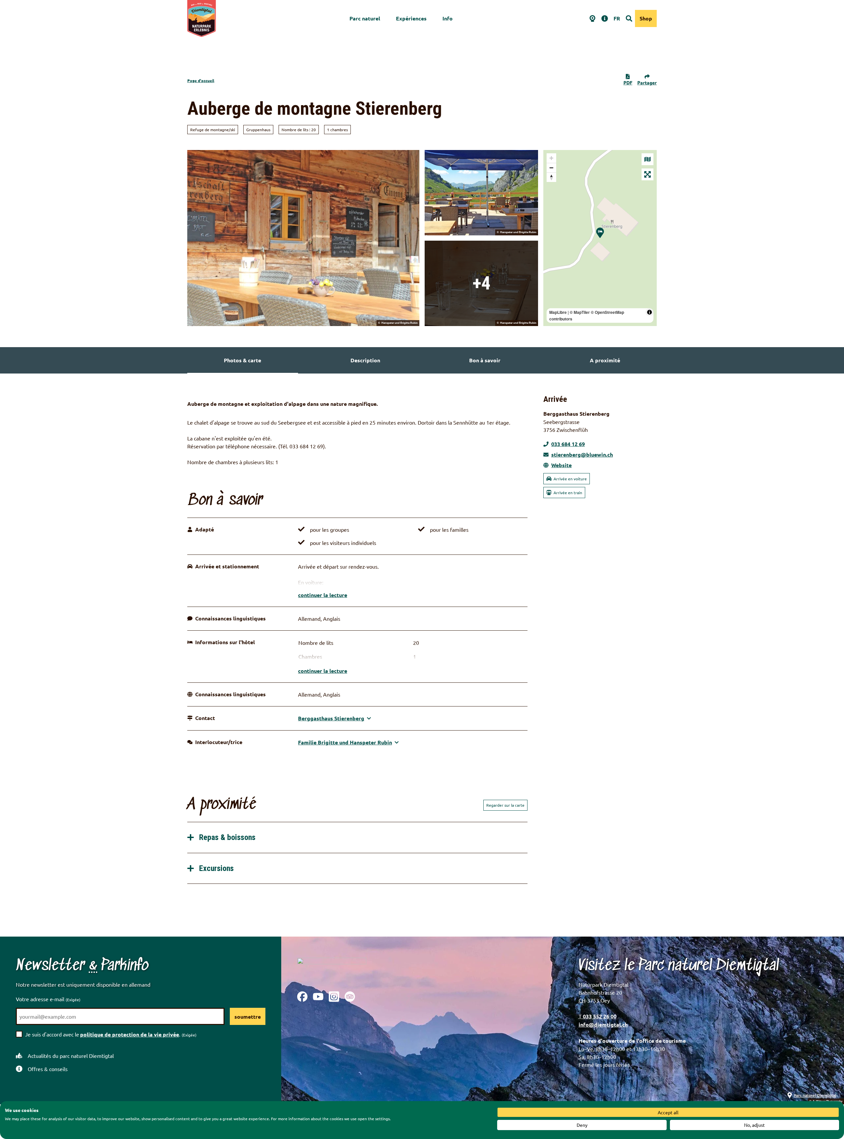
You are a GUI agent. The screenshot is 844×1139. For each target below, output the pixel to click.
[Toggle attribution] (649, 312)
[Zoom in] (551, 158)
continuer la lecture (322, 594)
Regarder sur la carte (505, 805)
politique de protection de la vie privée (129, 1034)
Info (447, 18)
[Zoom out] (551, 167)
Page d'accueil (200, 80)
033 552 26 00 (599, 1016)
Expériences (411, 18)
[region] (600, 238)
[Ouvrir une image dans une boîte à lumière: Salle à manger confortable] (481, 283)
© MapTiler (580, 312)
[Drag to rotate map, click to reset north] (551, 177)
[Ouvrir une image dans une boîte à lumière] (331, 969)
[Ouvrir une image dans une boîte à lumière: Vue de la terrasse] (481, 192)
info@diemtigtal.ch (603, 1024)
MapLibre (558, 312)
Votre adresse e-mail (48, 999)
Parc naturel (364, 18)
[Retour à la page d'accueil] (201, 18)
